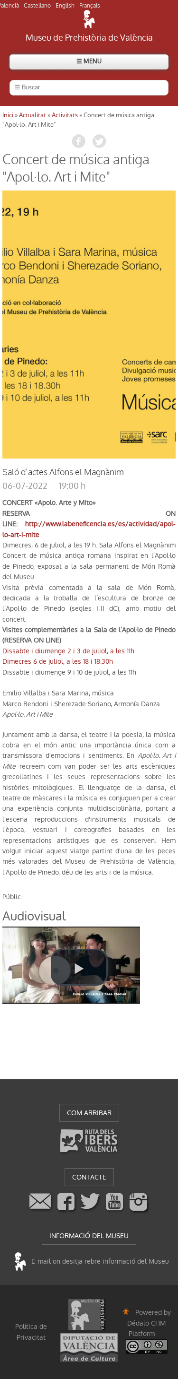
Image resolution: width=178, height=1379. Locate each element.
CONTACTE (89, 1177)
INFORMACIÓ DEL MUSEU (89, 1235)
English (65, 5)
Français (89, 5)
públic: (12, 897)
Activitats (65, 115)
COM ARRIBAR (89, 1113)
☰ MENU (89, 61)
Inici (7, 115)
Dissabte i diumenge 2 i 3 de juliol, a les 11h (68, 651)
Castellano (37, 5)
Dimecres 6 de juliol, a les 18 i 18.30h (57, 661)
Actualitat (32, 115)
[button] (79, 967)
